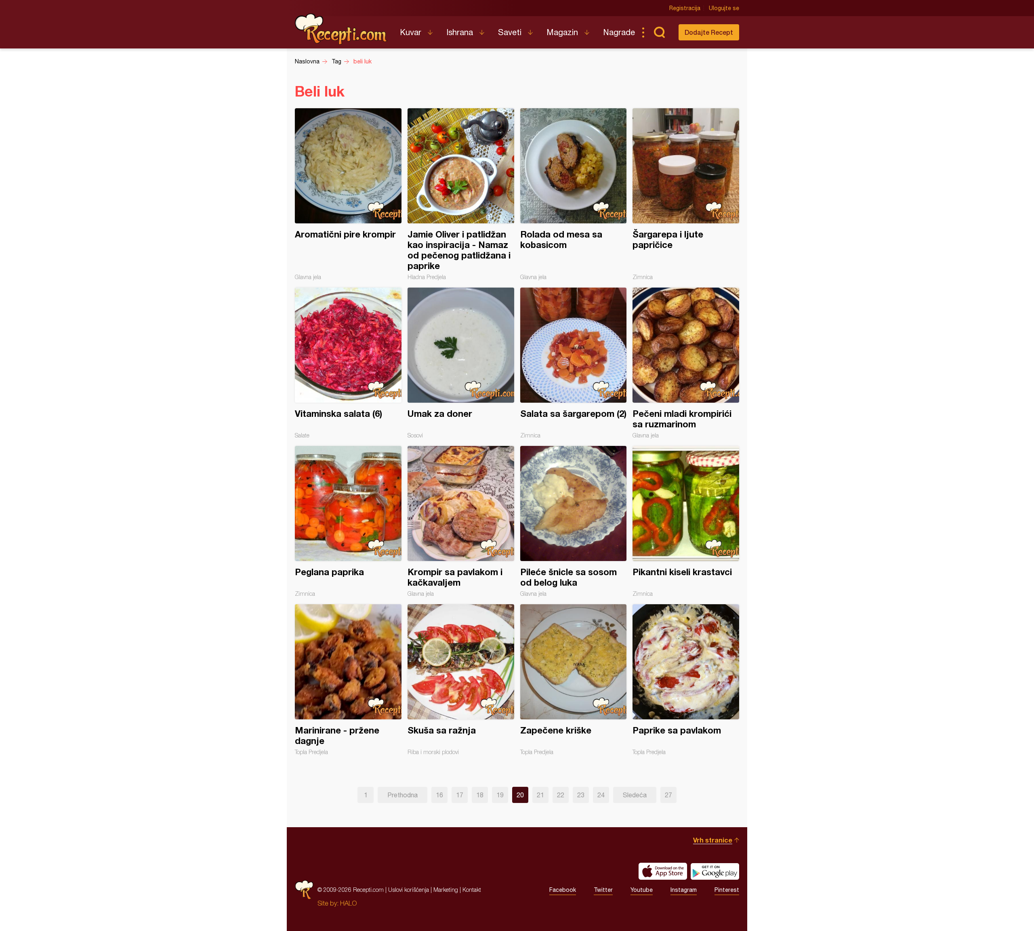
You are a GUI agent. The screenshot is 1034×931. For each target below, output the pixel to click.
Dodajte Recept (709, 32)
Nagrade (619, 32)
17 (459, 795)
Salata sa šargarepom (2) (573, 363)
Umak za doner (461, 363)
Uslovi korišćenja (408, 889)
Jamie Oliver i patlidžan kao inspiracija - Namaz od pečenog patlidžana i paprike (461, 194)
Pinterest (727, 890)
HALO (348, 903)
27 (668, 795)
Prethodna (402, 795)
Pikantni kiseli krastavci (686, 521)
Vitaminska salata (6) (348, 363)
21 (540, 795)
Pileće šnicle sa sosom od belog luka (573, 521)
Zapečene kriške (573, 679)
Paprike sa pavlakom (686, 679)
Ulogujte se (724, 8)
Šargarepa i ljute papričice (686, 194)
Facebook (562, 890)
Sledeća (635, 795)
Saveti (509, 32)
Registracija (684, 8)
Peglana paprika (348, 521)
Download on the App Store (663, 871)
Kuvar (410, 32)
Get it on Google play (715, 871)
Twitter (603, 890)
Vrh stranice (712, 840)
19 (500, 795)
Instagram (683, 890)
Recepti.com (341, 29)
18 (479, 795)
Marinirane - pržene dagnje (348, 679)
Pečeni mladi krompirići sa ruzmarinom (686, 363)
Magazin (562, 32)
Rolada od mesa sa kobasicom (573, 194)
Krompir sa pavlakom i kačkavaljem (461, 521)
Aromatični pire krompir (348, 194)
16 (439, 795)
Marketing (445, 889)
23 (580, 795)
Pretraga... (659, 32)
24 (601, 795)
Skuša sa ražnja (461, 679)
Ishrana (459, 32)
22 (560, 795)
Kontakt (471, 889)
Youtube (641, 890)
